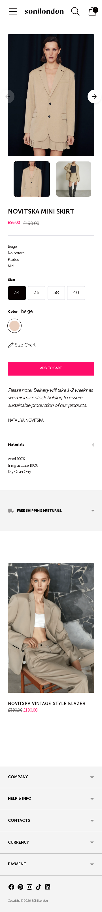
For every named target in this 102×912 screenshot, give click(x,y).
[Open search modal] (75, 11)
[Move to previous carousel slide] (8, 762)
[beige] (14, 326)
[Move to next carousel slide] (94, 762)
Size (11, 280)
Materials (16, 444)
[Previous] (7, 96)
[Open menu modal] (13, 11)
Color (13, 311)
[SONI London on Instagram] (29, 888)
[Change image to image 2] (73, 179)
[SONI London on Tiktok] (38, 888)
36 (36, 292)
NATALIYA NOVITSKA (26, 421)
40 (76, 292)
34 (17, 292)
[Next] (94, 96)
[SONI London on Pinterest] (20, 888)
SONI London (40, 901)
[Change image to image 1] (31, 179)
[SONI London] (44, 11)
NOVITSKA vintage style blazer (47, 704)
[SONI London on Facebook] (11, 888)
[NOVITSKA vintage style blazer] (51, 628)
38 (56, 292)
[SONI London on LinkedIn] (47, 888)
